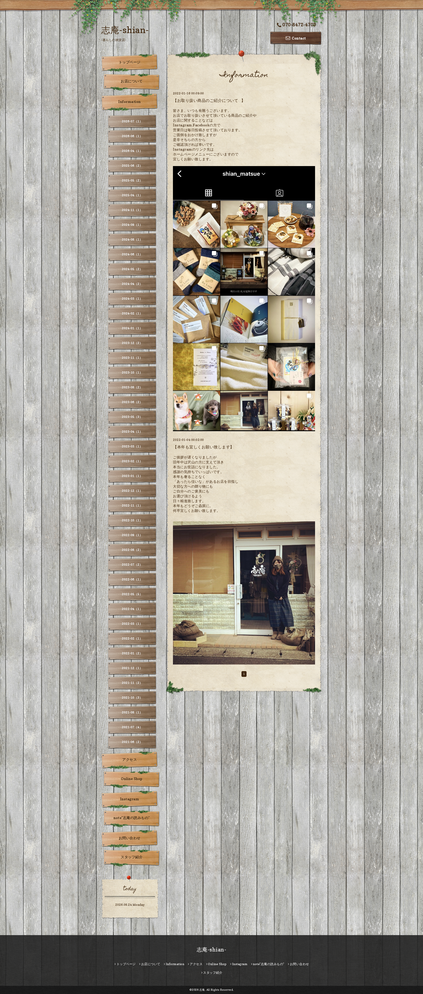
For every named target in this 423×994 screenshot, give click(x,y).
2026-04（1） (132, 151)
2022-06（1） (132, 579)
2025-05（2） (132, 180)
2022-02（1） (132, 638)
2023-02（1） (132, 461)
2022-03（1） (132, 623)
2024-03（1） (132, 298)
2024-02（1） (132, 313)
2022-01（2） (132, 653)
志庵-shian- (125, 29)
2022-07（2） (132, 564)
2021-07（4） (132, 727)
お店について (132, 81)
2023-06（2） (132, 402)
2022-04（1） (132, 609)
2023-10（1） (132, 372)
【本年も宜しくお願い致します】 (203, 447)
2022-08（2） (132, 550)
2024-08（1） (132, 239)
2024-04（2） (132, 284)
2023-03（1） (132, 446)
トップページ (130, 62)
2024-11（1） (132, 210)
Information (129, 101)
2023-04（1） (132, 431)
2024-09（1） (132, 225)
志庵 (202, 989)
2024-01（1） (132, 328)
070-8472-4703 (299, 24)
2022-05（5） (132, 594)
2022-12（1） (132, 490)
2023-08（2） (132, 387)
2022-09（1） (132, 535)
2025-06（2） (132, 165)
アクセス (129, 759)
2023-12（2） (132, 343)
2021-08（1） (132, 712)
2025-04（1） (132, 195)
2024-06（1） (132, 254)
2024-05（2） (132, 269)
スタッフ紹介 (132, 857)
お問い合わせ (130, 838)
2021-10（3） (132, 697)
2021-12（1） (132, 668)
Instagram (129, 799)
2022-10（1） (132, 520)
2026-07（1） (132, 121)
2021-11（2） (132, 683)
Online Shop (131, 779)
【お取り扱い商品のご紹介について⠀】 (209, 100)
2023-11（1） (132, 357)
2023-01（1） (132, 476)
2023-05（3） (132, 417)
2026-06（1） (132, 136)
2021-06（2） (132, 742)
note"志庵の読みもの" (131, 818)
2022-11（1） (132, 505)
